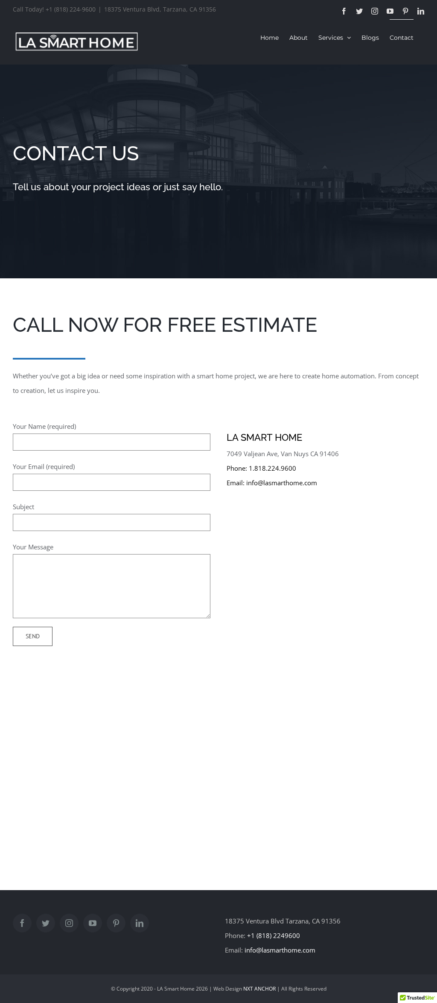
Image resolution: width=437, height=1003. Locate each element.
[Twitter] (45, 923)
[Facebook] (22, 923)
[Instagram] (69, 923)
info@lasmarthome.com (281, 482)
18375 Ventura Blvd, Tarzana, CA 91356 (160, 9)
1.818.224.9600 (272, 468)
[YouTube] (92, 923)
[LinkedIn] (139, 923)
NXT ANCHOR (259, 988)
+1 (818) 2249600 (273, 935)
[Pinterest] (116, 923)
